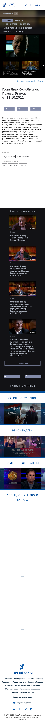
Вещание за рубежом (24, 703)
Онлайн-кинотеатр (35, 678)
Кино (4, 165)
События (14, 692)
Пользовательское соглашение (27, 685)
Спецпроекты (19, 678)
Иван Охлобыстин (23, 157)
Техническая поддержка (30, 689)
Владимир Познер (9, 157)
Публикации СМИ (27, 692)
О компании (7, 678)
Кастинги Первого (35, 682)
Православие (13, 165)
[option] (11, 67)
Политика (23, 165)
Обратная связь (11, 689)
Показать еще (22, 363)
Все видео (9, 685)
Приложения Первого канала (14, 682)
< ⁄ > (33, 108)
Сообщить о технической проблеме (30, 81)
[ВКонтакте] (9, 109)
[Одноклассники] (22, 109)
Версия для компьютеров (22, 697)
